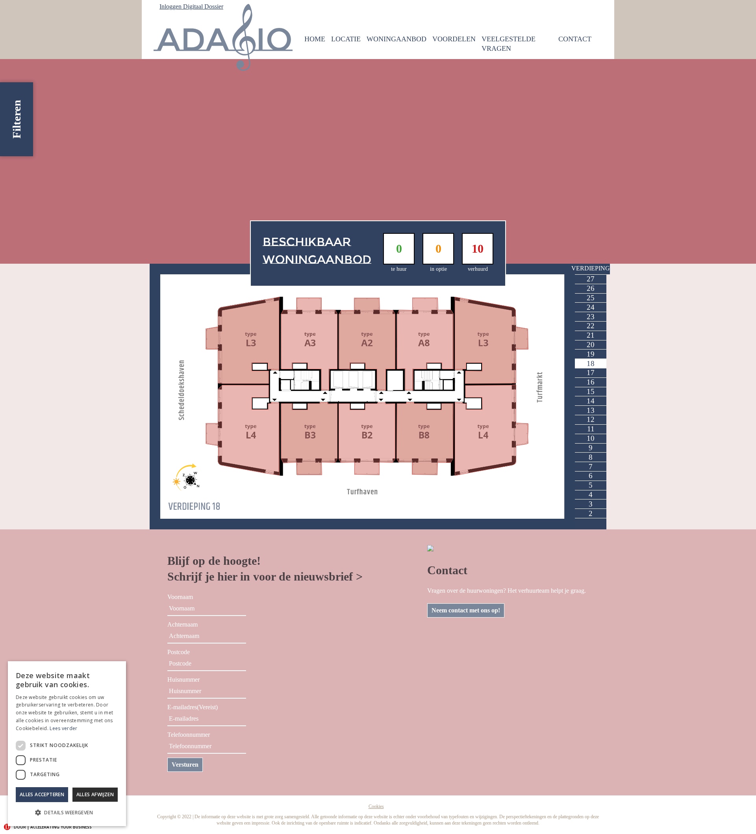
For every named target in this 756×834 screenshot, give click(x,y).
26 (591, 288)
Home (314, 39)
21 (591, 335)
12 (591, 419)
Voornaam (180, 597)
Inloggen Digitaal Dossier (191, 6)
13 (591, 410)
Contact (574, 39)
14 (591, 401)
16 (591, 382)
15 (591, 391)
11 (591, 429)
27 (591, 279)
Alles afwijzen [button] (95, 794)
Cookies (376, 806)
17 (591, 372)
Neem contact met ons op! (466, 610)
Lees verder (63, 728)
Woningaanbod (396, 39)
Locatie (346, 39)
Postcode (178, 652)
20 (591, 344)
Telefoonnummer (188, 734)
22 (591, 326)
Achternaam (182, 624)
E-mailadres (192, 707)
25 (591, 298)
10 (591, 438)
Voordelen (454, 39)
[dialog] (67, 743)
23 (591, 317)
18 (591, 363)
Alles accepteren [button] (42, 794)
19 (591, 354)
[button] (67, 812)
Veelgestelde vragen (509, 43)
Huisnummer (183, 679)
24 (591, 307)
